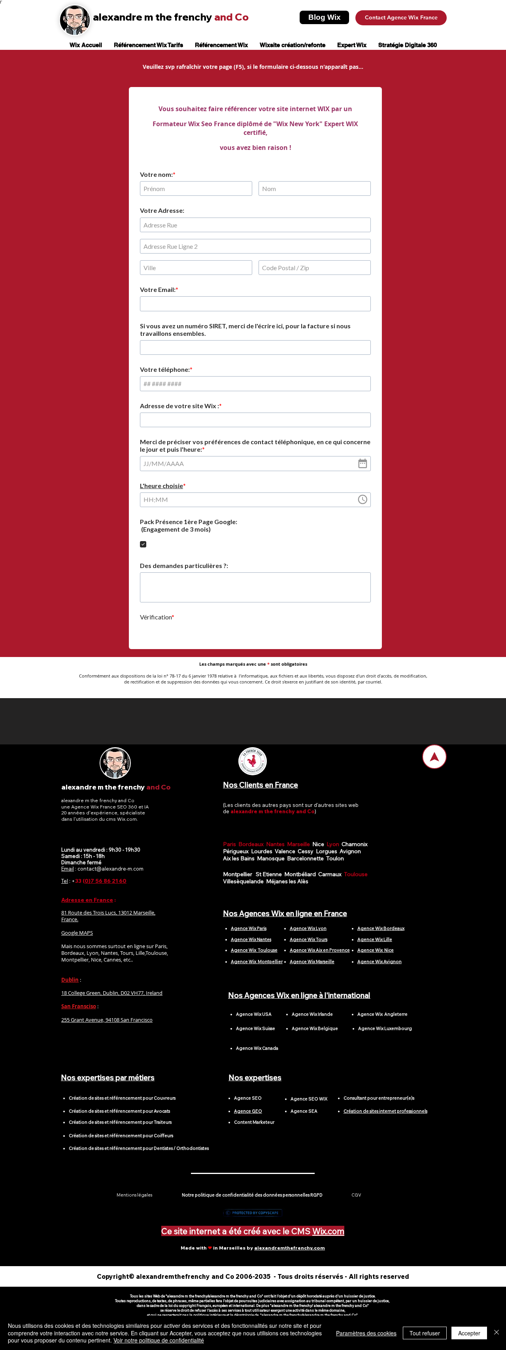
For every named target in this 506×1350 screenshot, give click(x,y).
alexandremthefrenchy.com (289, 1251)
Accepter (469, 1333)
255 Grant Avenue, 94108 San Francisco (107, 1022)
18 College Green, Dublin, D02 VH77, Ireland (111, 996)
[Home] (434, 760)
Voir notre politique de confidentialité (158, 1340)
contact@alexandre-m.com (110, 872)
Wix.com (328, 1234)
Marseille (299, 847)
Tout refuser (425, 1333)
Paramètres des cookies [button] (366, 1333)
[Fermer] (496, 1333)
